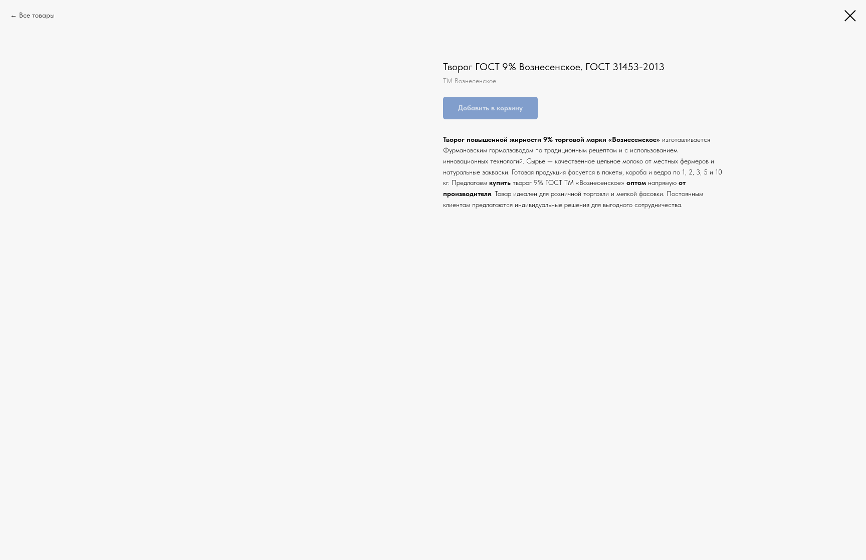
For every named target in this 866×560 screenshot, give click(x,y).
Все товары (37, 15)
